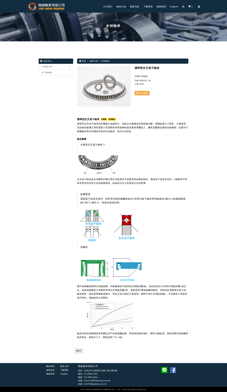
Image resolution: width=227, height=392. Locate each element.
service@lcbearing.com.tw (97, 380)
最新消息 (134, 6)
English (174, 6)
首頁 (83, 61)
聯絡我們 (161, 6)
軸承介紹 (121, 6)
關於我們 (50, 366)
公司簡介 (108, 6)
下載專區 (148, 6)
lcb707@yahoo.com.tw (95, 384)
